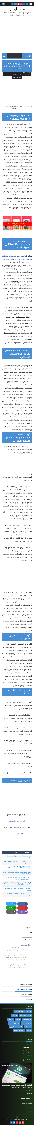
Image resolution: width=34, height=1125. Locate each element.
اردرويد (29, 1090)
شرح (28, 1030)
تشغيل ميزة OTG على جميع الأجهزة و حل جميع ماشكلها (18, 894)
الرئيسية (26, 56)
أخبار (28, 1011)
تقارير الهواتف (13, 1023)
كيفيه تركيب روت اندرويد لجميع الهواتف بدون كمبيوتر (18, 889)
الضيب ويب (26, 1019)
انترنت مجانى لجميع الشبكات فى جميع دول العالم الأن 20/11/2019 (17, 873)
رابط (28, 1108)
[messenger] (24, 4)
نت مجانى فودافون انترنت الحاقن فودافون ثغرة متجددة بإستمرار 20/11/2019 (17, 878)
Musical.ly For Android (17, 821)
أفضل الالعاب (18, 1011)
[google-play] (27, 4)
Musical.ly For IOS (17, 833)
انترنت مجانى (15, 1053)
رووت (19, 1027)
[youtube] (18, 4)
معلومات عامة (18, 1030)
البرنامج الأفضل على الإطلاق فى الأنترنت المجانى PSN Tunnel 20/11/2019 (17, 884)
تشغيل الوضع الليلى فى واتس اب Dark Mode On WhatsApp (17, 862)
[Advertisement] (17, 35)
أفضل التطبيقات (16, 75)
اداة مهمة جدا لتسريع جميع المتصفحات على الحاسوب (18, 857)
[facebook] (12, 4)
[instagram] (21, 4)
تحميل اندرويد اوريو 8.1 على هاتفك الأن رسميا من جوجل (17, 867)
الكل (17, 1019)
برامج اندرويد (25, 1023)
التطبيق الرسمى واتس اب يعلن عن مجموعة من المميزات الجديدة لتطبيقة (17, 1086)
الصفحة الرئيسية (26, 75)
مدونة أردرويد (17, 9)
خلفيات (27, 1027)
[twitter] (15, 4)
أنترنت (14, 1015)
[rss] (23, 1122)
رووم (11, 1027)
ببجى (9, 1019)
